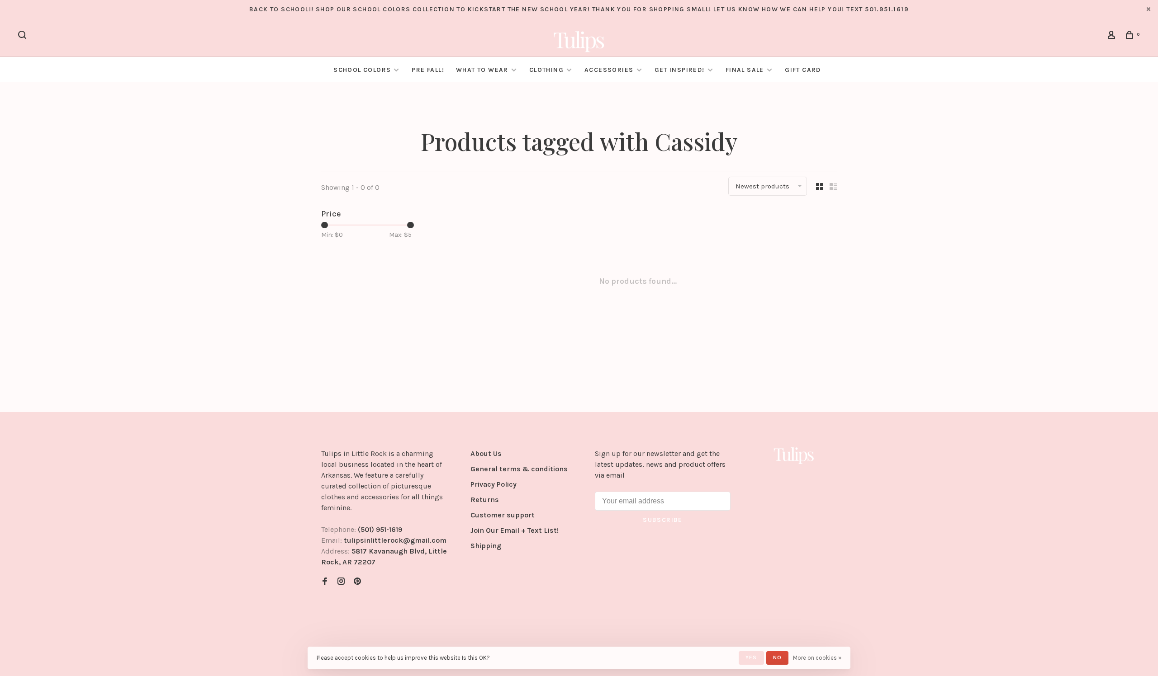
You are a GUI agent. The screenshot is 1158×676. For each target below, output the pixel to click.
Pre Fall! (428, 70)
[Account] (1112, 36)
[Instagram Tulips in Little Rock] (341, 581)
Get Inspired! (680, 70)
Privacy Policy (493, 484)
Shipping (485, 545)
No (777, 657)
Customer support (502, 515)
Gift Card (803, 70)
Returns (484, 499)
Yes (751, 657)
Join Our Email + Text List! (514, 530)
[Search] (23, 36)
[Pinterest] (357, 581)
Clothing (546, 70)
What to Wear (482, 70)
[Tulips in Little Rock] (794, 455)
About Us (486, 453)
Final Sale (746, 70)
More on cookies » (817, 657)
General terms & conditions (519, 469)
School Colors (362, 70)
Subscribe (663, 520)
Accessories (608, 70)
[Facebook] (324, 581)
